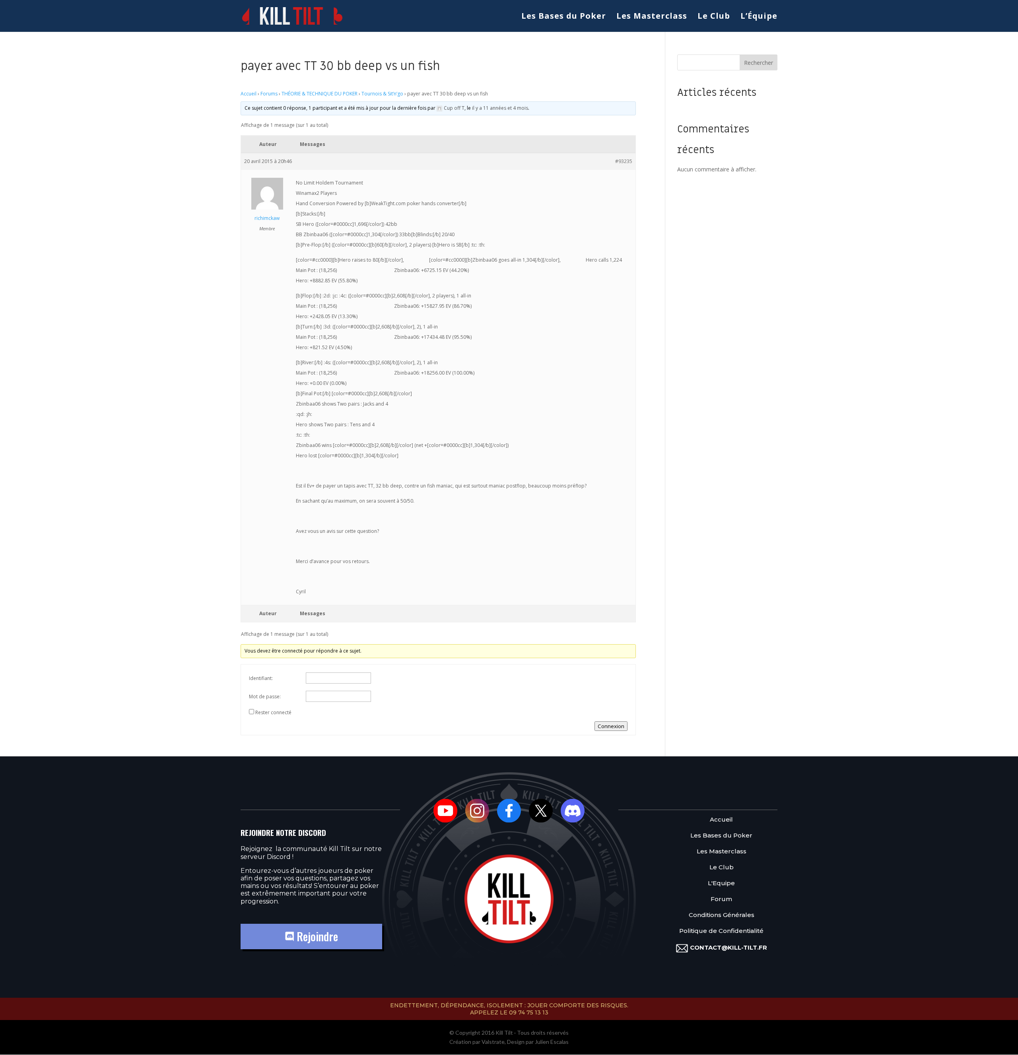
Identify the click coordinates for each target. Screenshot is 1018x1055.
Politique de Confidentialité (721, 931)
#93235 (623, 161)
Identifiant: (261, 678)
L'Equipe (721, 883)
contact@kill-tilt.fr (728, 947)
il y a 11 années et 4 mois (500, 108)
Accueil (248, 93)
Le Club (713, 17)
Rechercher (758, 62)
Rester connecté (273, 712)
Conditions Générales (721, 915)
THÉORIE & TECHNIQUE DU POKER (319, 93)
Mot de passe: (265, 696)
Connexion (611, 726)
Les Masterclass (651, 17)
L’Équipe (758, 17)
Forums (269, 93)
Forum (721, 899)
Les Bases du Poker (563, 17)
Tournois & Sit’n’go (382, 93)
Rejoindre (316, 936)
